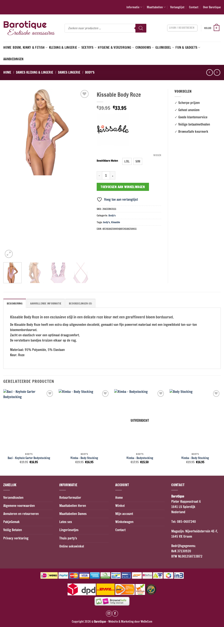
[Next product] (209, 72)
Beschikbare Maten (107, 160)
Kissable (115, 222)
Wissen (157, 155)
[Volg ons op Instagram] (109, 613)
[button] (212, 28)
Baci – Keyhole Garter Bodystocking (29, 458)
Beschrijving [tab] (15, 303)
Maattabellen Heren (72, 505)
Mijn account (124, 513)
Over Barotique (212, 7)
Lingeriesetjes (69, 530)
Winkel (120, 505)
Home (7, 47)
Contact (193, 7)
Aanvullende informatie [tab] (45, 303)
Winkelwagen (124, 522)
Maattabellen (155, 7)
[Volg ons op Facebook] (115, 613)
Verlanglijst (177, 7)
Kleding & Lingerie (63, 47)
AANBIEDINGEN (13, 59)
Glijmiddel (163, 47)
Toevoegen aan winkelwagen (123, 187)
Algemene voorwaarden (19, 505)
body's (106, 222)
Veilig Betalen (12, 530)
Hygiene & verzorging (114, 47)
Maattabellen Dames (73, 513)
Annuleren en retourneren (21, 513)
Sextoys (87, 47)
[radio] (126, 161)
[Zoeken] (140, 28)
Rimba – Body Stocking (84, 458)
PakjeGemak (11, 522)
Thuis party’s (68, 538)
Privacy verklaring (15, 538)
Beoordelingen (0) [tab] (80, 303)
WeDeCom (146, 621)
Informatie (132, 7)
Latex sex (65, 522)
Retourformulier (70, 497)
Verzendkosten (13, 497)
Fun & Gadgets (186, 47)
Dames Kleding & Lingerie (34, 72)
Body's (89, 72)
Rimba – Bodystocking (139, 458)
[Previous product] (217, 72)
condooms (143, 47)
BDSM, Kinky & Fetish (29, 47)
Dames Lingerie (69, 72)
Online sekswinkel (71, 546)
